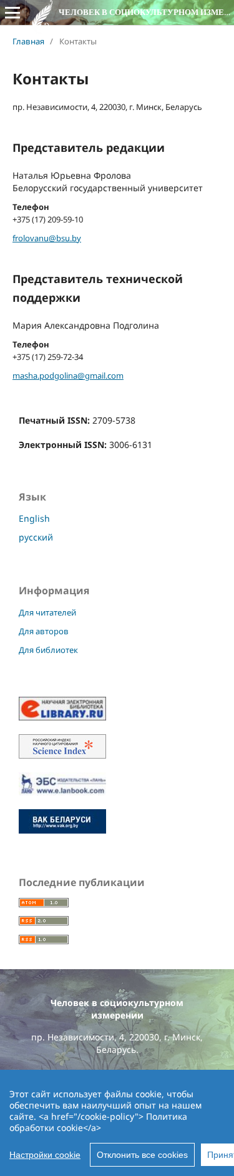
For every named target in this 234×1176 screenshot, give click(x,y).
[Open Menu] (12, 12)
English (34, 518)
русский (36, 537)
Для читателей (47, 612)
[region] (117, 1123)
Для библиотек (48, 649)
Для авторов (44, 631)
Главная (28, 41)
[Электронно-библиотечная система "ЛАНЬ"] (62, 792)
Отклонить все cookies (142, 1155)
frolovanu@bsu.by (46, 238)
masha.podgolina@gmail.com (68, 375)
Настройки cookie (44, 1155)
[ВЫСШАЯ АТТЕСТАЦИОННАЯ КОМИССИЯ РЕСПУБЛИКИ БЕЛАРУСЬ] (62, 830)
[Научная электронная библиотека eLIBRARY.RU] (62, 717)
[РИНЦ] (62, 755)
